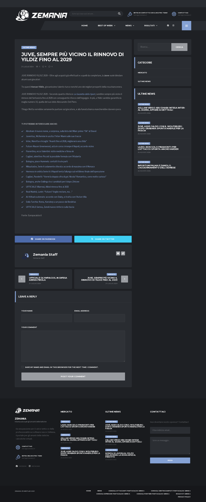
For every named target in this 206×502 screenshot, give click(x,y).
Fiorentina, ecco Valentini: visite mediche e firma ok (50, 151)
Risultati (149, 25)
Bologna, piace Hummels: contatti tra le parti (47, 161)
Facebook (22, 466)
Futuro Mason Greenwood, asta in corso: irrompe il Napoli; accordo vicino (60, 146)
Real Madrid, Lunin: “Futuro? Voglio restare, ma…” (49, 191)
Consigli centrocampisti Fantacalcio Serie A (170, 491)
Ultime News (144, 81)
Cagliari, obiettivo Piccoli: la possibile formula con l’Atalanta (53, 156)
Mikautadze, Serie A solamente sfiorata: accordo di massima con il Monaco (60, 166)
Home (84, 25)
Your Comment (29, 327)
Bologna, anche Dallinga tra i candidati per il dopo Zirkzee (52, 181)
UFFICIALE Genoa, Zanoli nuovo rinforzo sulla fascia (50, 207)
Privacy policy (184, 497)
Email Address (81, 311)
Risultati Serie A (183, 494)
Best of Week (105, 25)
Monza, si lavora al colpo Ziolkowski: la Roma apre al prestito (120, 455)
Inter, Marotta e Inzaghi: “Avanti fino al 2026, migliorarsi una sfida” (56, 141)
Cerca (179, 47)
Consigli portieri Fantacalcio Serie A (153, 494)
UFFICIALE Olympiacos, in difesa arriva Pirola (48, 278)
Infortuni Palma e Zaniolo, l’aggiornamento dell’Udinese (157, 166)
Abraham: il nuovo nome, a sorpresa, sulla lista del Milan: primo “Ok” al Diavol (61, 131)
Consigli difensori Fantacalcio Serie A (113, 494)
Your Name (27, 311)
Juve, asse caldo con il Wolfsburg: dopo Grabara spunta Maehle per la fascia (161, 128)
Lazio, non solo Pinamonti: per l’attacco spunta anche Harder (158, 148)
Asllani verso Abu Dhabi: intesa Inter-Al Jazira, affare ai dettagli (161, 108)
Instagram (35, 466)
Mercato (142, 73)
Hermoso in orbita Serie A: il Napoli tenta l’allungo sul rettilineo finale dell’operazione (65, 171)
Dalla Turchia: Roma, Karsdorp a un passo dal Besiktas (51, 202)
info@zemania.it (140, 15)
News (128, 25)
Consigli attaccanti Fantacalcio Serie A (126, 491)
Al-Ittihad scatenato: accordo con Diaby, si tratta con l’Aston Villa (56, 197)
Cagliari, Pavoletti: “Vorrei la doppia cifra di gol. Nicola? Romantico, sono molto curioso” (66, 176)
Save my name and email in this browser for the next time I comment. (61, 367)
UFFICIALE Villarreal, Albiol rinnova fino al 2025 (47, 186)
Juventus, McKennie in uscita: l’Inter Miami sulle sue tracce (53, 136)
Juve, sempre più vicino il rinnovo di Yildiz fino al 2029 (99, 278)
